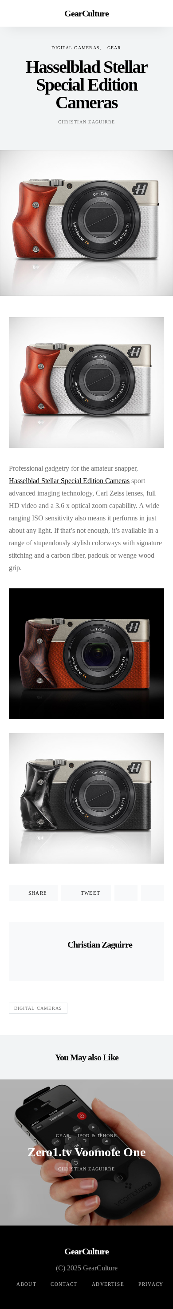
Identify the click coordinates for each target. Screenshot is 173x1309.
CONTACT (64, 1284)
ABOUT (26, 1284)
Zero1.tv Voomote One (86, 1152)
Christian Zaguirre (86, 121)
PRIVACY (151, 1284)
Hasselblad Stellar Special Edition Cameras (69, 480)
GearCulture (86, 13)
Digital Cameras (75, 47)
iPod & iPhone (97, 1135)
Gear (114, 47)
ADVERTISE (108, 1284)
